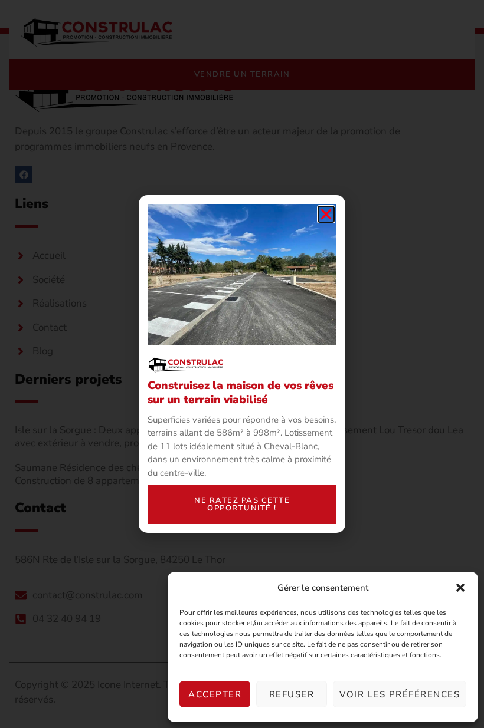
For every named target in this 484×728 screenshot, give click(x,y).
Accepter (214, 694)
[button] (460, 588)
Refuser (292, 694)
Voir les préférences (399, 694)
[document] (242, 364)
